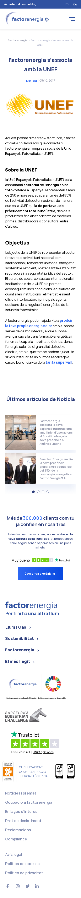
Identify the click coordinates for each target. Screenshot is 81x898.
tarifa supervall (59, 362)
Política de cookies (22, 863)
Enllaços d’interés (21, 811)
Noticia (31, 81)
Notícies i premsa (21, 793)
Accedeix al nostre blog (20, 4)
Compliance (16, 838)
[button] (33, 492)
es (67, 4)
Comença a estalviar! (41, 573)
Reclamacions (18, 829)
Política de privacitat (24, 872)
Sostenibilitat (19, 638)
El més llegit (17, 661)
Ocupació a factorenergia (28, 802)
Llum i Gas (15, 627)
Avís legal (13, 854)
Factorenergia (19, 650)
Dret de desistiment (23, 820)
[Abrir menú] (72, 19)
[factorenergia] (26, 19)
